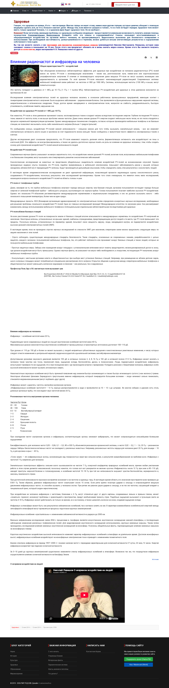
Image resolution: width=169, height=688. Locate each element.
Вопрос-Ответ (37, 11)
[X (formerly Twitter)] (151, 57)
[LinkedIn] (157, 57)
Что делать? (53, 674)
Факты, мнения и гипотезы (58, 669)
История (13, 656)
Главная (15, 11)
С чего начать (53, 651)
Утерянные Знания (55, 656)
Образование (15, 669)
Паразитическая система (57, 665)
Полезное (88, 11)
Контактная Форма (93, 651)
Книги (51, 11)
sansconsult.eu (45, 683)
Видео (63, 11)
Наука (12, 651)
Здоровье (15, 627)
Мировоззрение (16, 674)
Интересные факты (55, 660)
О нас (24, 11)
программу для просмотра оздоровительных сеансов (72, 45)
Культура (13, 660)
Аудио (75, 11)
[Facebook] (146, 57)
